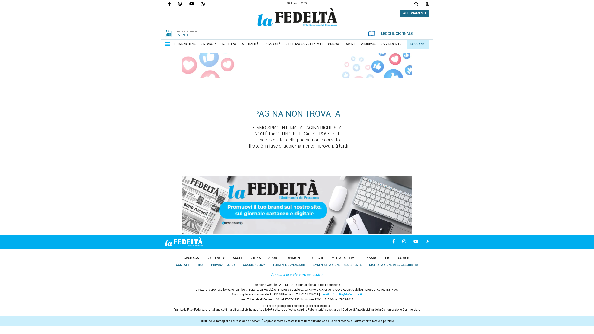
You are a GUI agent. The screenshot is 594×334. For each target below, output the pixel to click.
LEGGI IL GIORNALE (397, 34)
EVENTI (182, 35)
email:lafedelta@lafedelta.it (341, 294)
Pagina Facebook (173, 4)
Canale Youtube (195, 4)
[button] (427, 3)
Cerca (416, 4)
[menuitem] (184, 44)
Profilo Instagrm (183, 4)
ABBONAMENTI (414, 13)
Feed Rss (207, 4)
